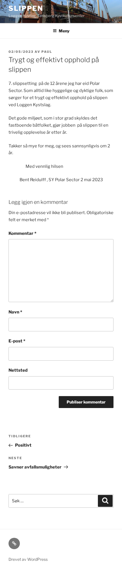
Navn (15, 312)
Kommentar (22, 233)
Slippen (26, 8)
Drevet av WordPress (28, 559)
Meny (64, 30)
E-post (17, 341)
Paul (46, 52)
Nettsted (18, 370)
